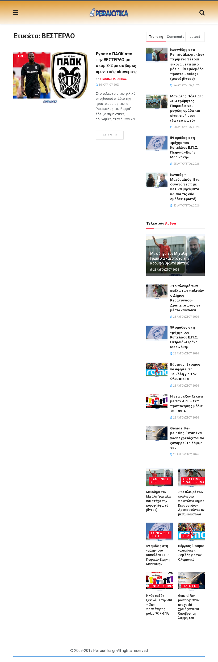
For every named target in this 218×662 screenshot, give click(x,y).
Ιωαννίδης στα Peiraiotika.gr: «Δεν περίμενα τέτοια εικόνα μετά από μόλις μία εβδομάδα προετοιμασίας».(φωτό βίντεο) (187, 64)
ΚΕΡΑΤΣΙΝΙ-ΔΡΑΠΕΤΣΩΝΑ (193, 481)
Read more (110, 135)
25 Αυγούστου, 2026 (166, 269)
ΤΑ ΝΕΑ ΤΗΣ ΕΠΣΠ (160, 535)
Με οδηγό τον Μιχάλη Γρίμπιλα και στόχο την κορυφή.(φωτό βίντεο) (169, 258)
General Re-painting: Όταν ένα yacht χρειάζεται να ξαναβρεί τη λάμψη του (187, 438)
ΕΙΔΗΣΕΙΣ (189, 586)
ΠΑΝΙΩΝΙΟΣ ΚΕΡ (159, 481)
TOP (21, 56)
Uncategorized (164, 586)
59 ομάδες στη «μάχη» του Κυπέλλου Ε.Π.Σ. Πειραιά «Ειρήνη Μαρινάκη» (184, 147)
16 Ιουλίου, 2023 (109, 84)
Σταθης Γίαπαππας (113, 78)
